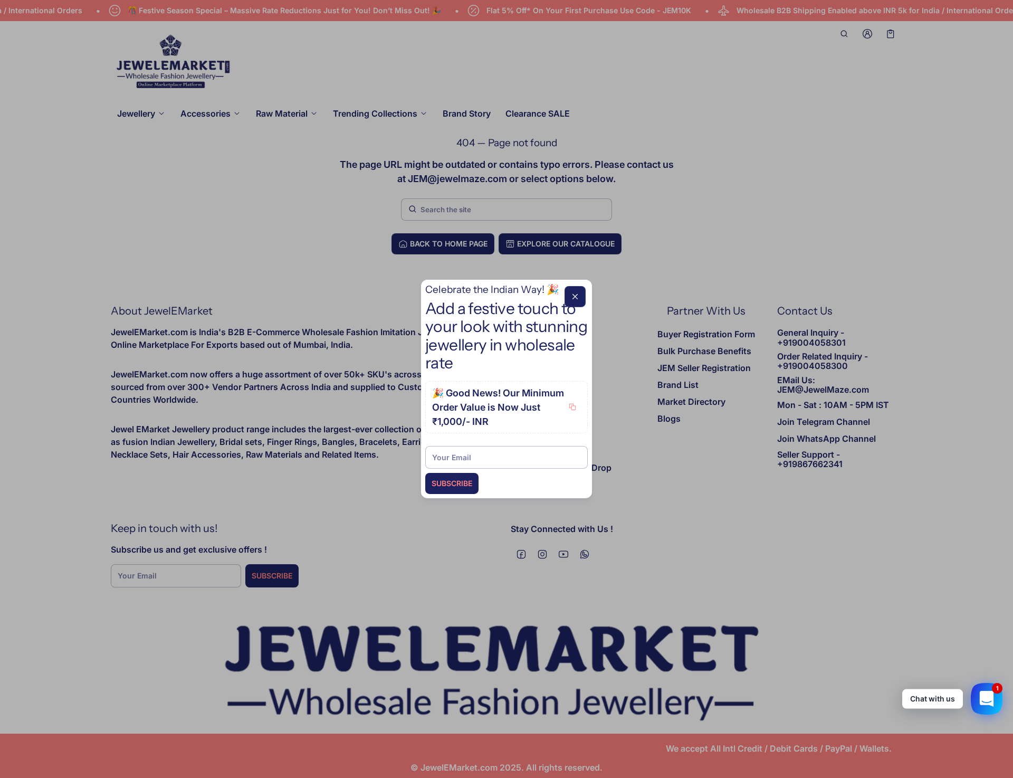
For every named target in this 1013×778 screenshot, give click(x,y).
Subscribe (452, 483)
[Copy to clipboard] (572, 407)
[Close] (575, 296)
